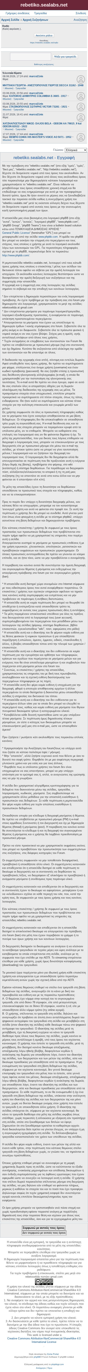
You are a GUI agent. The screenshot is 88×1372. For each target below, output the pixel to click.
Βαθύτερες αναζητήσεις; (44, 64)
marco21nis (36, 76)
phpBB (37, 1357)
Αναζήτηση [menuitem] (80, 19)
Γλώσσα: (58, 149)
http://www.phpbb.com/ (15, 255)
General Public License (16, 232)
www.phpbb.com (48, 236)
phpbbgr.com (57, 1364)
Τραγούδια (40, 13)
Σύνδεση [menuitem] (81, 13)
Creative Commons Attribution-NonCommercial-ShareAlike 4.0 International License (44, 1340)
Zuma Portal (53, 1354)
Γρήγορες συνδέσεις (17, 13)
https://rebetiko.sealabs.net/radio (44, 43)
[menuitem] (41, 1368)
